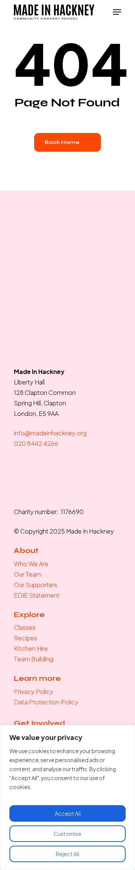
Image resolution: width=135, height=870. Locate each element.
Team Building (33, 659)
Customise (67, 833)
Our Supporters (35, 585)
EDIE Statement (37, 595)
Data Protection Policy (46, 702)
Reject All (67, 854)
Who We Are (31, 564)
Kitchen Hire (31, 648)
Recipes (25, 638)
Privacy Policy (33, 691)
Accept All (68, 813)
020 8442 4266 (36, 443)
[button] (117, 12)
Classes (25, 627)
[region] (67, 797)
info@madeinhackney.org (50, 433)
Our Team (28, 574)
